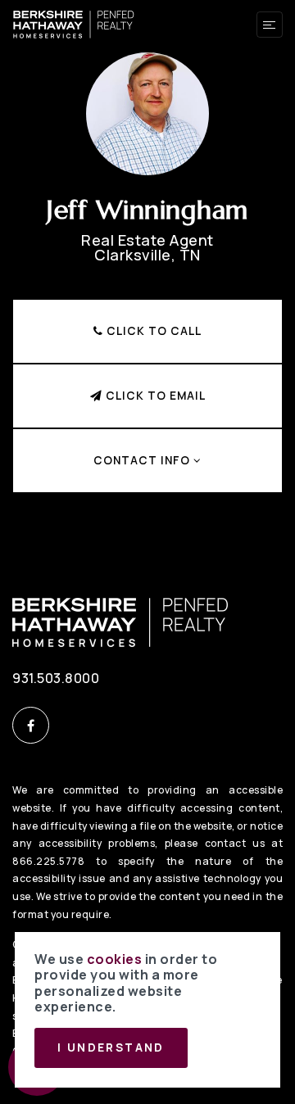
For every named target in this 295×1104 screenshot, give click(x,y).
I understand (111, 1047)
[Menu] (269, 24)
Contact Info (143, 460)
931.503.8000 (55, 678)
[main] (147, 272)
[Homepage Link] (73, 23)
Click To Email (154, 395)
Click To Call (152, 331)
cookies (115, 959)
